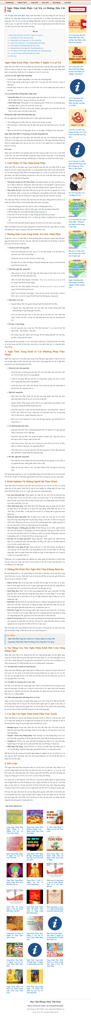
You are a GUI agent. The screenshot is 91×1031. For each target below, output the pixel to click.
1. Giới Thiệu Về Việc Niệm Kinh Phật (21, 38)
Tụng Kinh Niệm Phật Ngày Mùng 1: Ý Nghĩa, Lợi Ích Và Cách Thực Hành (15, 830)
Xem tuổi (34, 2)
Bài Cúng (45, 2)
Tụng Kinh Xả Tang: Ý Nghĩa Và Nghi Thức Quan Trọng (15, 935)
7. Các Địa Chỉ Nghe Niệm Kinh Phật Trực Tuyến (24, 53)
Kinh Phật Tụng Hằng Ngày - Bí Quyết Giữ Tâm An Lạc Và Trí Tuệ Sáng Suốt (35, 989)
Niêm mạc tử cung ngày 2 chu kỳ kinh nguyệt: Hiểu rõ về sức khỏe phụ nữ (55, 883)
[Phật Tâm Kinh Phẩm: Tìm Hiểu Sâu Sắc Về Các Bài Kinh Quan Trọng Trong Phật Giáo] (55, 924)
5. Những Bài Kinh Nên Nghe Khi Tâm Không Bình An (26, 48)
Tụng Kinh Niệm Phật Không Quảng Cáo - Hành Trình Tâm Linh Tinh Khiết (35, 830)
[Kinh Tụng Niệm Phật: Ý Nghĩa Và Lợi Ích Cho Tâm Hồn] (15, 844)
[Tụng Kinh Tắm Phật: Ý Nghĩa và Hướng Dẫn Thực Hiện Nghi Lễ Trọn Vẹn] (15, 950)
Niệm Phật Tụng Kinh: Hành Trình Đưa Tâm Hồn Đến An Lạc (15, 882)
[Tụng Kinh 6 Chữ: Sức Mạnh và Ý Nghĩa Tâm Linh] (35, 870)
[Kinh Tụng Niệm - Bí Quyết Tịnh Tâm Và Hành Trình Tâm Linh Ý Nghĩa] (55, 844)
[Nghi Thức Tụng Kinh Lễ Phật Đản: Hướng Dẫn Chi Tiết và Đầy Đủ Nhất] (35, 950)
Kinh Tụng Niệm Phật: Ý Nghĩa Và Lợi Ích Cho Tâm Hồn (15, 856)
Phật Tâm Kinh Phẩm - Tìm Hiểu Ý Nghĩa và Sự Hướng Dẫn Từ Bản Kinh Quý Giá (55, 936)
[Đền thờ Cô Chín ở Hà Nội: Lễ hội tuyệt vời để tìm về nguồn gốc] (77, 239)
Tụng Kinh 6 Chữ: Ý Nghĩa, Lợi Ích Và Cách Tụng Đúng (35, 882)
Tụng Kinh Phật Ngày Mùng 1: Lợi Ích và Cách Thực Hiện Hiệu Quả (35, 936)
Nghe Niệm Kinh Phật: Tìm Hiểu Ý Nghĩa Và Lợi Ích (25, 35)
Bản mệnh (56, 2)
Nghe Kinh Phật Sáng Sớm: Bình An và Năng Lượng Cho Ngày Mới (31, 639)
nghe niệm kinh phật (17, 15)
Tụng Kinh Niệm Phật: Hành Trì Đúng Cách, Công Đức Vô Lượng (31, 642)
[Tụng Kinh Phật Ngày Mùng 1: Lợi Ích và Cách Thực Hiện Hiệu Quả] (35, 924)
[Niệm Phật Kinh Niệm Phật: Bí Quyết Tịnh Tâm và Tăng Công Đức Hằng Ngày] (35, 897)
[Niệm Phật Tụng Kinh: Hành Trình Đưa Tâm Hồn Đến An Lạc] (15, 870)
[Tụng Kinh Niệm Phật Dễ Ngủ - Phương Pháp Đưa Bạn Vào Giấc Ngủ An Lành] (35, 844)
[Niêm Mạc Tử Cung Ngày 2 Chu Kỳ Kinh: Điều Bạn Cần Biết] (15, 897)
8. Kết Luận (13, 56)
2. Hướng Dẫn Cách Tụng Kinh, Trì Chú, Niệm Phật (25, 40)
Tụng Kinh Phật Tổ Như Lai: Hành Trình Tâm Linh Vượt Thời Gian (15, 989)
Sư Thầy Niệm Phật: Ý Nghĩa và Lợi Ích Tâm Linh (55, 829)
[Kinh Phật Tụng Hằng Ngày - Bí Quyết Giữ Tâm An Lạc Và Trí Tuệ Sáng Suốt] (35, 977)
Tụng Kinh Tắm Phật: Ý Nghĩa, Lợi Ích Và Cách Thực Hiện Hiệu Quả (15, 963)
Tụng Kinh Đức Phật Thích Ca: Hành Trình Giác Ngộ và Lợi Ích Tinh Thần (55, 963)
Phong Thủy (22, 2)
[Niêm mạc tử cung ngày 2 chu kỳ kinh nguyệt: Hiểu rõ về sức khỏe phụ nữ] (55, 870)
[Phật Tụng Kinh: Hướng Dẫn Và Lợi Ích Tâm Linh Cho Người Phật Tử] (55, 897)
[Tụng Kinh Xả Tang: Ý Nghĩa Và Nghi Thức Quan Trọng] (15, 924)
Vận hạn (67, 2)
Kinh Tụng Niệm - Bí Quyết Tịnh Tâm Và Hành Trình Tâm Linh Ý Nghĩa (55, 857)
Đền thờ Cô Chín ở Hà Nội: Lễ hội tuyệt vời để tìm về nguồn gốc (77, 253)
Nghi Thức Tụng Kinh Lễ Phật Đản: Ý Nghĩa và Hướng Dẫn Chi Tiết (35, 962)
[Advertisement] (45, 1022)
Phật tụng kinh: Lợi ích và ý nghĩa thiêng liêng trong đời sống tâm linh (55, 909)
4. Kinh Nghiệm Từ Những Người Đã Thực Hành (24, 45)
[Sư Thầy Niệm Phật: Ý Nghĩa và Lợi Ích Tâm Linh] (55, 817)
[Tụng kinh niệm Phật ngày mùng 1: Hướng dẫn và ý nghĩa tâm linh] (15, 817)
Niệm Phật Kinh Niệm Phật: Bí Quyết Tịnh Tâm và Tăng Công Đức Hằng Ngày (35, 910)
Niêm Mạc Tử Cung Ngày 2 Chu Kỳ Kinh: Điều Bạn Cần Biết (15, 909)
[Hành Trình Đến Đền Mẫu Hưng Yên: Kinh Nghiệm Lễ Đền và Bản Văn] (77, 268)
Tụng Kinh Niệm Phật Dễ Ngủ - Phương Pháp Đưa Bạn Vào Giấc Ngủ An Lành (35, 857)
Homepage (10, 2)
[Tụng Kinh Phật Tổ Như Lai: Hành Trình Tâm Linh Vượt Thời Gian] (15, 977)
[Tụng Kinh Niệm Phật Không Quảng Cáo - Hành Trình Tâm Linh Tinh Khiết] (35, 817)
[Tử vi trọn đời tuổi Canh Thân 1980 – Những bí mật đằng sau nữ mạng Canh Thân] (77, 208)
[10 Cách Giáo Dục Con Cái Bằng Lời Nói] (77, 181)
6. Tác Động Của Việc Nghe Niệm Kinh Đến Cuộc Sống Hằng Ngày (30, 51)
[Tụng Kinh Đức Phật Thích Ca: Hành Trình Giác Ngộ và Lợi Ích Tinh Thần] (55, 950)
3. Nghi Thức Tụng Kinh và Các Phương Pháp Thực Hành (27, 43)
